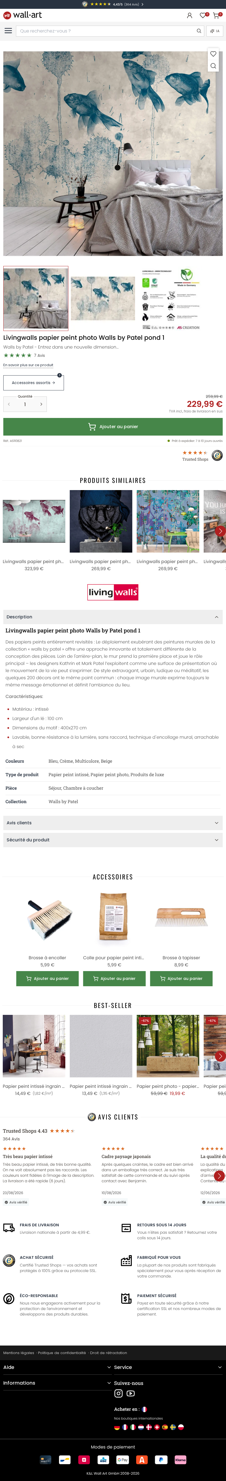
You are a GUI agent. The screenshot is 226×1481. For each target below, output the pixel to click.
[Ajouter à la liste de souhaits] (213, 54)
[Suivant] (220, 531)
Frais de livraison (39, 1225)
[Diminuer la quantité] (9, 404)
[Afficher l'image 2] (103, 298)
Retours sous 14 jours (161, 1225)
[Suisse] (157, 1427)
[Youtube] (130, 1393)
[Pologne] (181, 1427)
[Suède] (173, 1427)
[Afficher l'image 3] (170, 298)
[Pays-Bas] (141, 1427)
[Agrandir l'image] (213, 66)
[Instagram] (118, 1393)
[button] (113, 153)
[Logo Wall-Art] (22, 15)
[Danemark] (149, 1427)
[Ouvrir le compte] (189, 15)
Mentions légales (18, 1352)
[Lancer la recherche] (198, 31)
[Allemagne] (117, 1427)
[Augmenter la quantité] (41, 404)
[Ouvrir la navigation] (8, 30)
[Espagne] (165, 1427)
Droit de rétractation (108, 1352)
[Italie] (133, 1427)
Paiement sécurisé (157, 1295)
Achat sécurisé (36, 1257)
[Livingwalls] (113, 592)
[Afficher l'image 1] (35, 298)
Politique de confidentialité (62, 1352)
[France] (125, 1427)
